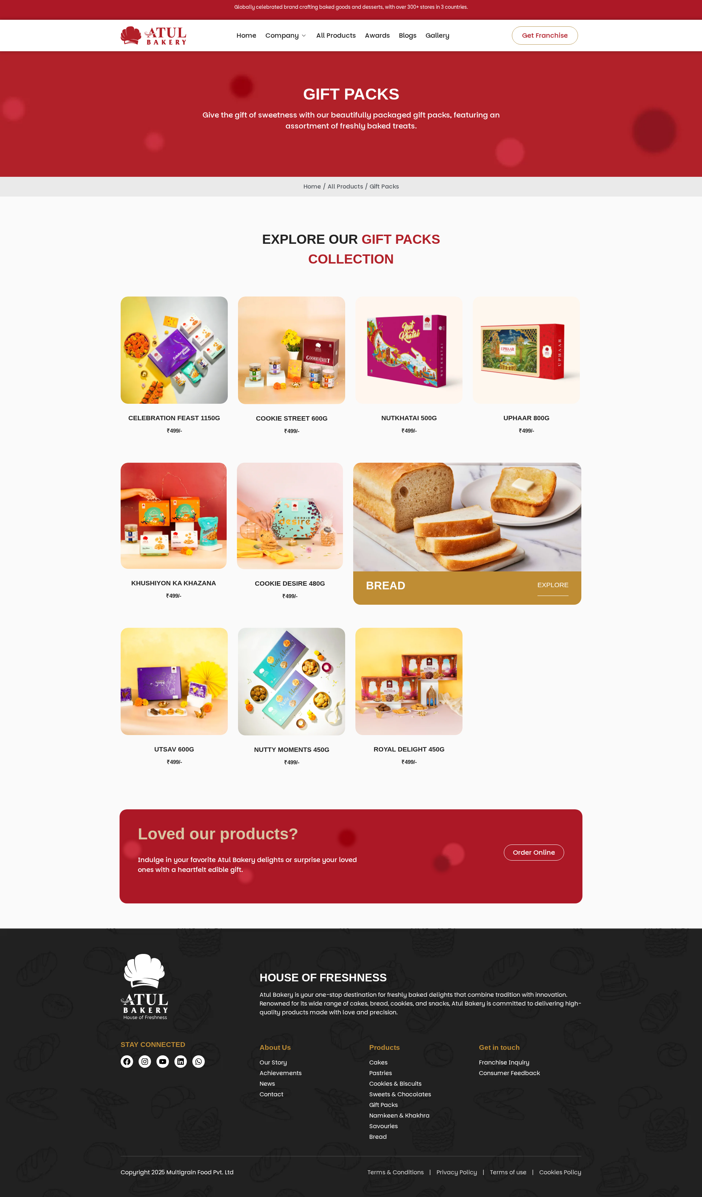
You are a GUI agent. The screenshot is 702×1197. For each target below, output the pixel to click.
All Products (336, 35)
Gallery (437, 35)
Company (282, 35)
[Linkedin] (180, 1061)
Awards (377, 35)
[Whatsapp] (198, 1061)
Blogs (407, 35)
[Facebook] (127, 1061)
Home (246, 35)
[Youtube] (162, 1061)
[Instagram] (145, 1061)
